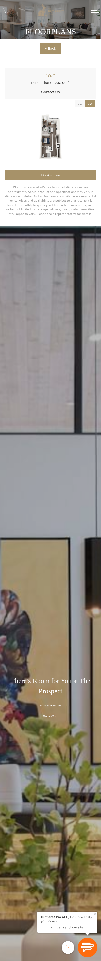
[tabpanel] (50, 136)
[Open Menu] (95, 10)
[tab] (80, 103)
